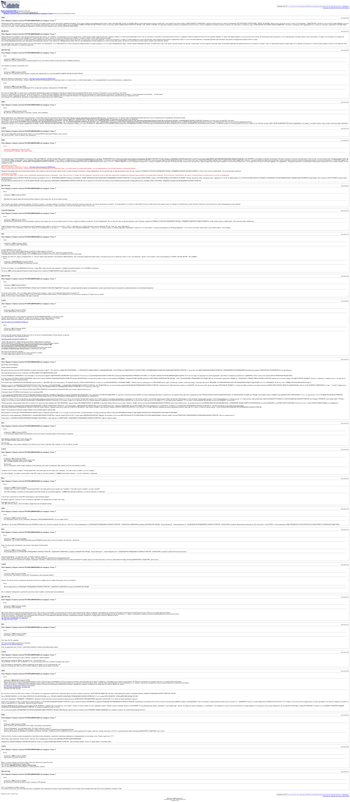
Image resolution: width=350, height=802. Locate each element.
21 (319, 6)
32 (338, 6)
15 (308, 6)
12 (303, 6)
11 (301, 6)
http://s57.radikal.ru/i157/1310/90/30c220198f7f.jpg (14, 322)
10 (300, 6)
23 (322, 6)
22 (320, 6)
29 (333, 6)
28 (331, 6)
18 (313, 6)
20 (317, 6)
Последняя (345, 6)
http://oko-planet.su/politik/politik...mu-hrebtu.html (14, 618)
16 (310, 6)
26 (327, 6)
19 (315, 6)
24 (324, 6)
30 (334, 6)
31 (336, 6)
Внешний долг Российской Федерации (12, 644)
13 (305, 6)
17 (312, 6)
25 (326, 6)
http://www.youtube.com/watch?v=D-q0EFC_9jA (14, 339)
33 (339, 6)
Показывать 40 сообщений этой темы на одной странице (336, 7)
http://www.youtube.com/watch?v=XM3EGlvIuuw (42, 78)
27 (329, 6)
